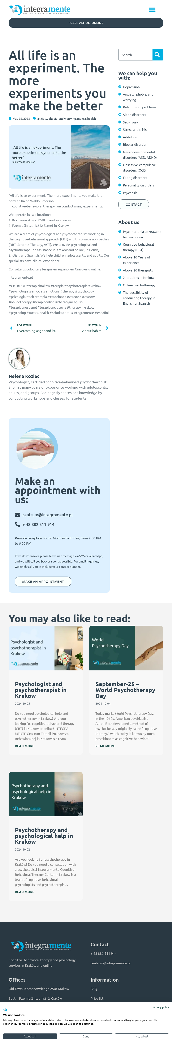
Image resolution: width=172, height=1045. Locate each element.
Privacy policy (161, 1007)
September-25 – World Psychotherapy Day (125, 689)
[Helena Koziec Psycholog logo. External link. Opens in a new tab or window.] (5, 1010)
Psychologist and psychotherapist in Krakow (40, 689)
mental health (86, 118)
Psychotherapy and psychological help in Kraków (44, 835)
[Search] (157, 54)
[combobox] (135, 54)
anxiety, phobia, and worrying (56, 118)
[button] (152, 9)
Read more (24, 746)
